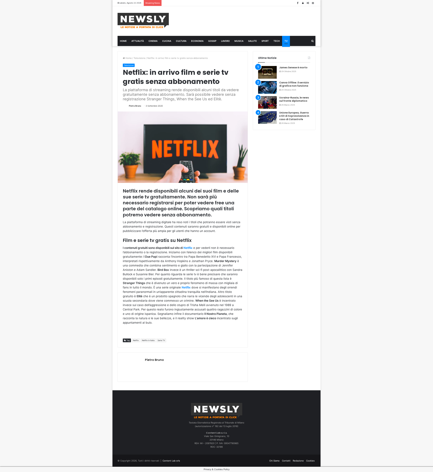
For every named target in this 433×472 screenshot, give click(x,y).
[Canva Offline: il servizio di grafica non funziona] (267, 87)
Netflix (188, 248)
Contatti (286, 460)
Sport (265, 41)
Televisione (139, 58)
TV (286, 41)
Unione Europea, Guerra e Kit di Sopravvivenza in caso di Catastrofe (294, 116)
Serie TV (161, 340)
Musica (238, 41)
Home (123, 41)
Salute (252, 41)
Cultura (181, 41)
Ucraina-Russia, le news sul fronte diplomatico (294, 99)
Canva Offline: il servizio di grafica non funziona (294, 84)
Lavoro (225, 41)
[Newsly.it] (143, 20)
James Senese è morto (293, 67)
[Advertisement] (250, 20)
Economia (197, 41)
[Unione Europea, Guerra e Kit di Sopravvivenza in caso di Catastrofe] (267, 117)
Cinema (153, 41)
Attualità (137, 41)
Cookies (310, 460)
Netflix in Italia (148, 340)
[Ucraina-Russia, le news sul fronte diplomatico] (267, 102)
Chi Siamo (274, 460)
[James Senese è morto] (267, 72)
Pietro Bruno (135, 106)
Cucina (166, 41)
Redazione (298, 460)
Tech (277, 41)
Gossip (212, 41)
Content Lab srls (171, 460)
